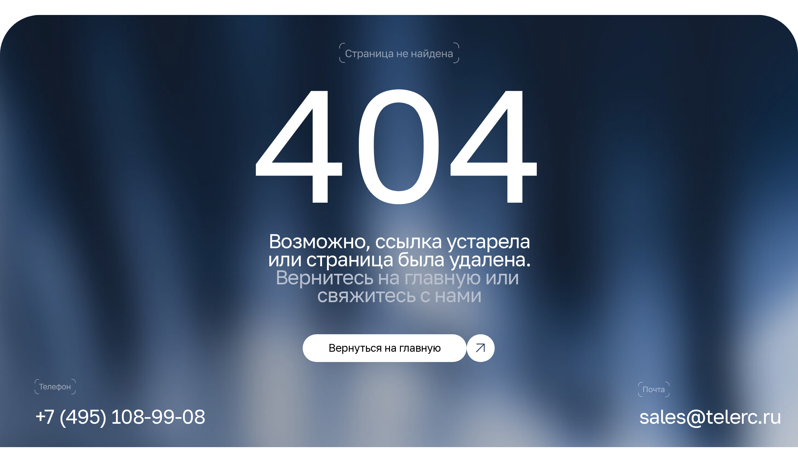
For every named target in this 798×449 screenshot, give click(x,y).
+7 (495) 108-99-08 (120, 416)
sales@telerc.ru (710, 416)
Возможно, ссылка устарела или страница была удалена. (399, 268)
